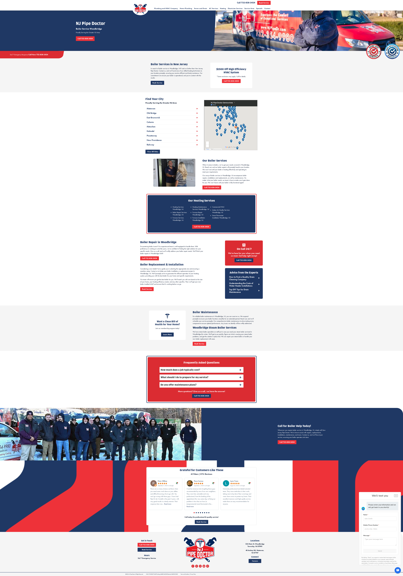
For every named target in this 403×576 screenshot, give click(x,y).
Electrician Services (235, 8)
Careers (255, 561)
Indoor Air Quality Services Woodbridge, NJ (221, 211)
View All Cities (152, 152)
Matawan (151, 108)
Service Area (249, 8)
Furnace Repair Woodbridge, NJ (197, 213)
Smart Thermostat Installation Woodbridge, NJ (221, 216)
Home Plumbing (186, 8)
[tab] (201, 370)
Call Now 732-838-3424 (38, 54)
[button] (194, 512)
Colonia (150, 122)
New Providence (154, 140)
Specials (259, 8)
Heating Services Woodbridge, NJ (178, 208)
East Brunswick (153, 117)
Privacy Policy (193, 574)
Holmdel (150, 131)
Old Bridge (151, 113)
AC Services (213, 8)
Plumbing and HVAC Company (166, 8)
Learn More (167, 334)
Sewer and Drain (200, 8)
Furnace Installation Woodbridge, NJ (198, 219)
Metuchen (151, 126)
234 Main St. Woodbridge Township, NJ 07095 (254, 545)
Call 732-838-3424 (246, 2)
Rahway (150, 145)
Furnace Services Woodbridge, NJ (178, 219)
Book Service (264, 3)
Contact (267, 8)
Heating (223, 8)
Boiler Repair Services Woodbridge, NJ (180, 213)
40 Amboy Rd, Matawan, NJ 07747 (255, 551)
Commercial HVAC (218, 207)
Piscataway (152, 135)
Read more (167, 504)
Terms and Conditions (185, 574)
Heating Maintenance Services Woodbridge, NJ (200, 208)
